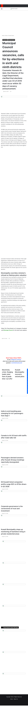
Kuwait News (11, 35)
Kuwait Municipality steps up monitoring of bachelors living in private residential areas (13, 531)
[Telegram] (3, 706)
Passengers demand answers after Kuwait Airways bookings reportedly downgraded (12, 460)
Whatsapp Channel (8, 330)
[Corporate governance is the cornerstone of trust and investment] (14, 497)
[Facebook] (0, 706)
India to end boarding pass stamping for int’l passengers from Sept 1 (12, 413)
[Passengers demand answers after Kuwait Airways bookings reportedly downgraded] (14, 449)
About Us (16, 699)
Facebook (24, 328)
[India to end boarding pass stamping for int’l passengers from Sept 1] (14, 402)
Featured (5, 40)
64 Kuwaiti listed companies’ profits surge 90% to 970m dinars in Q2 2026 (13, 484)
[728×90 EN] (14, 203)
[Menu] (1, 9)
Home (3, 35)
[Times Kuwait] (14, 8)
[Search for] (26, 9)
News (6, 35)
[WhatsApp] (2, 706)
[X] (1, 706)
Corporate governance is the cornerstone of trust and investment (12, 508)
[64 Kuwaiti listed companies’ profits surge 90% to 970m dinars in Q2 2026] (14, 473)
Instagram (18, 328)
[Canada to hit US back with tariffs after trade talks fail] (14, 426)
